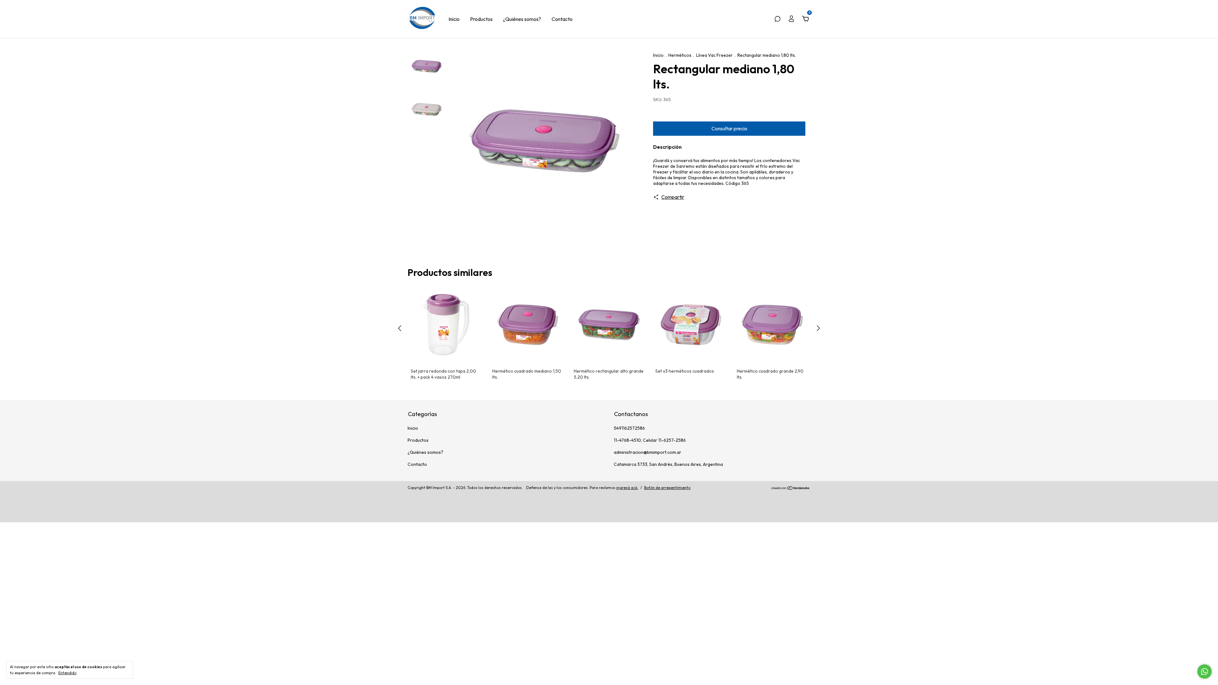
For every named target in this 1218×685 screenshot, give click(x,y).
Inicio (454, 19)
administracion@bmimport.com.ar (647, 452)
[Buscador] (777, 19)
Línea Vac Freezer (714, 55)
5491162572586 (629, 428)
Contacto (562, 19)
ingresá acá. (627, 487)
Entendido (67, 672)
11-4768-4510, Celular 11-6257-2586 (650, 440)
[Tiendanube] (790, 488)
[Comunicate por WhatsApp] (1204, 671)
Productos (481, 19)
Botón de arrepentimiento (667, 487)
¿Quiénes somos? (522, 19)
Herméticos (679, 55)
